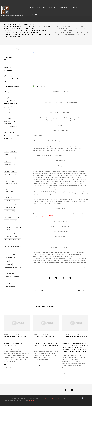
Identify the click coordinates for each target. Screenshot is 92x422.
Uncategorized (8, 65)
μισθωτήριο (8, 283)
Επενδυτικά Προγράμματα (12, 200)
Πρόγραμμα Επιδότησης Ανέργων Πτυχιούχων (11, 253)
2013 (6, 151)
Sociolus (31, 400)
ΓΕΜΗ (13, 168)
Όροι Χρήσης (46, 398)
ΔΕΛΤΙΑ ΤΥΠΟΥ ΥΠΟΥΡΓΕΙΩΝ (11, 87)
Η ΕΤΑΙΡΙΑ (52, 388)
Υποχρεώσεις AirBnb (10, 273)
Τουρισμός (8, 264)
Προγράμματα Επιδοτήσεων (12, 130)
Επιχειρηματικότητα (10, 207)
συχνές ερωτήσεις (10, 286)
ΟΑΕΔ (7, 233)
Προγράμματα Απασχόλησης (12, 239)
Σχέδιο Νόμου (15, 261)
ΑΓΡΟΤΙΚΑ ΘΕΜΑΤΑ (9, 68)
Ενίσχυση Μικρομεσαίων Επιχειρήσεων (11, 190)
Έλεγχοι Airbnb (9, 158)
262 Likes (66, 373)
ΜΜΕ (6, 220)
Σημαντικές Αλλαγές (9, 138)
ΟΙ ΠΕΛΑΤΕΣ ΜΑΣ (63, 7)
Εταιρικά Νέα (7, 110)
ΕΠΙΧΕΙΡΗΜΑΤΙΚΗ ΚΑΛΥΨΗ (28, 388)
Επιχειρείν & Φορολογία (11, 101)
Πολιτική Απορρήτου (57, 398)
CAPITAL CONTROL (9, 62)
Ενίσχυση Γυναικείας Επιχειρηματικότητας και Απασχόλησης (11, 184)
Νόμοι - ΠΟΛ (64, 48)
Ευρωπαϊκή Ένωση (10, 214)
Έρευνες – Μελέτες (9, 107)
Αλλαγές (7, 161)
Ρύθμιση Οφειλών (10, 257)
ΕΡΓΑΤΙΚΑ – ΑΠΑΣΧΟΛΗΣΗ (11, 104)
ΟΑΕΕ (13, 233)
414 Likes (37, 365)
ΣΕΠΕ (7, 261)
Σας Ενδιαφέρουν (9, 132)
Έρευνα (18, 158)
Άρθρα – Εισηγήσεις (9, 76)
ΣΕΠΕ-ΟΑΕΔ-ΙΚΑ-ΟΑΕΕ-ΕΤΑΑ (11, 135)
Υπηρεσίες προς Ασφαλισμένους (13, 269)
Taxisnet (7, 154)
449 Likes (8, 367)
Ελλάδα (7, 178)
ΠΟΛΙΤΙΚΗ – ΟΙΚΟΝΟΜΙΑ (10, 127)
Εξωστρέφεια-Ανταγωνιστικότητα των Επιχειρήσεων (13, 196)
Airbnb (13, 151)
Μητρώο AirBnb (9, 224)
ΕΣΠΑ (14, 171)
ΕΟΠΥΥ (7, 171)
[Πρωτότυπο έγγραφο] (39, 86)
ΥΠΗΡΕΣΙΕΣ (52, 7)
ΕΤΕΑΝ (16, 174)
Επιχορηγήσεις (9, 210)
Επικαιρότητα (8, 98)
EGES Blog (74, 7)
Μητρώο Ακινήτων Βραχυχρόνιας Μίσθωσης (13, 228)
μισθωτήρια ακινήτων (11, 280)
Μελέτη (13, 220)
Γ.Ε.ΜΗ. (6, 84)
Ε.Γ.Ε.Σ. (42, 48)
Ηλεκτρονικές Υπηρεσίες (11, 116)
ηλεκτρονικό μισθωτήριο (12, 276)
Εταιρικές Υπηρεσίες (9, 113)
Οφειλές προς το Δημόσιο (12, 236)
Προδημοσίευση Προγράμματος (13, 247)
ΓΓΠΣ (6, 168)
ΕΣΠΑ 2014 (8, 174)
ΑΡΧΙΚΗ (32, 7)
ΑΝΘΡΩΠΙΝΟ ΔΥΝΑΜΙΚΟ (11, 388)
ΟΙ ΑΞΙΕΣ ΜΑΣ (42, 388)
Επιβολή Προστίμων (10, 204)
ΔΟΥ (19, 168)
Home (56, 24)
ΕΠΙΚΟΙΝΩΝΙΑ (35, 14)
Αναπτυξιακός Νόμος (11, 164)
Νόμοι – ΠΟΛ (7, 119)
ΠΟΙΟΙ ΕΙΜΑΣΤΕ (41, 7)
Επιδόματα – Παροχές (10, 95)
